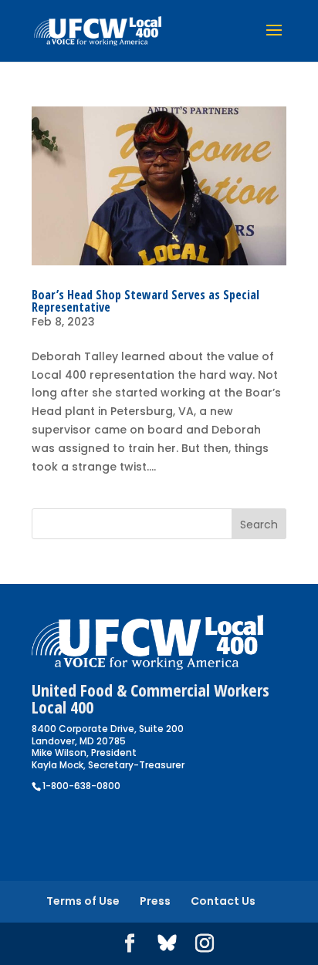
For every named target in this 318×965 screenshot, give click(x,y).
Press (155, 901)
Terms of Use (83, 901)
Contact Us (223, 901)
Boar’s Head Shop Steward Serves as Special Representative (145, 300)
